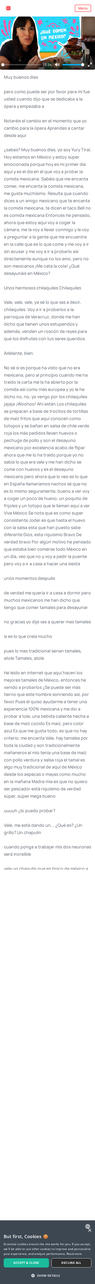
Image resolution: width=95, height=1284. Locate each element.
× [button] (89, 1230)
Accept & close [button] (26, 1263)
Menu (83, 8)
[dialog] (47, 1252)
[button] (47, 1275)
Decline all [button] (71, 1263)
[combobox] (88, 1226)
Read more (74, 1254)
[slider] (21, 64)
